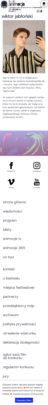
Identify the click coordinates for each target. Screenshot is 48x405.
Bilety (7, 229)
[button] (44, 4)
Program (10, 220)
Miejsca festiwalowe (18, 287)
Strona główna (14, 202)
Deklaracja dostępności (21, 342)
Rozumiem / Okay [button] (24, 400)
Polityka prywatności (19, 324)
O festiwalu (11, 278)
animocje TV (12, 238)
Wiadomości (12, 211)
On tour (8, 257)
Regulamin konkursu (18, 367)
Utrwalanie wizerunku (19, 333)
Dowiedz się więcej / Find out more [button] (28, 394)
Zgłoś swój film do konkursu (14, 356)
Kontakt (9, 269)
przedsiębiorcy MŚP (18, 305)
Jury (6, 376)
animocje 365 (14, 247)
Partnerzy (10, 296)
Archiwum (11, 315)
